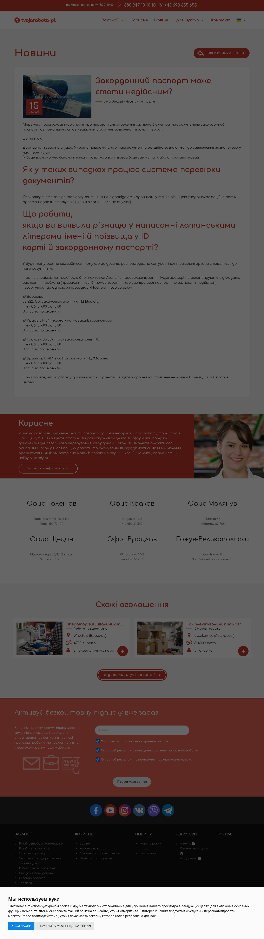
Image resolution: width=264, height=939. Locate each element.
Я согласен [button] (21, 925)
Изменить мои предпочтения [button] (65, 925)
